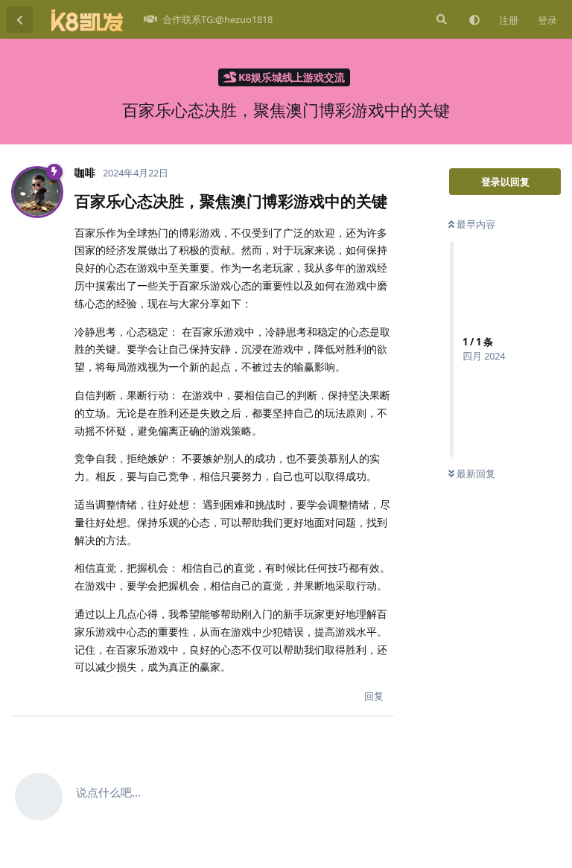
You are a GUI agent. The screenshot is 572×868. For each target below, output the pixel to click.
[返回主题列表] (19, 19)
